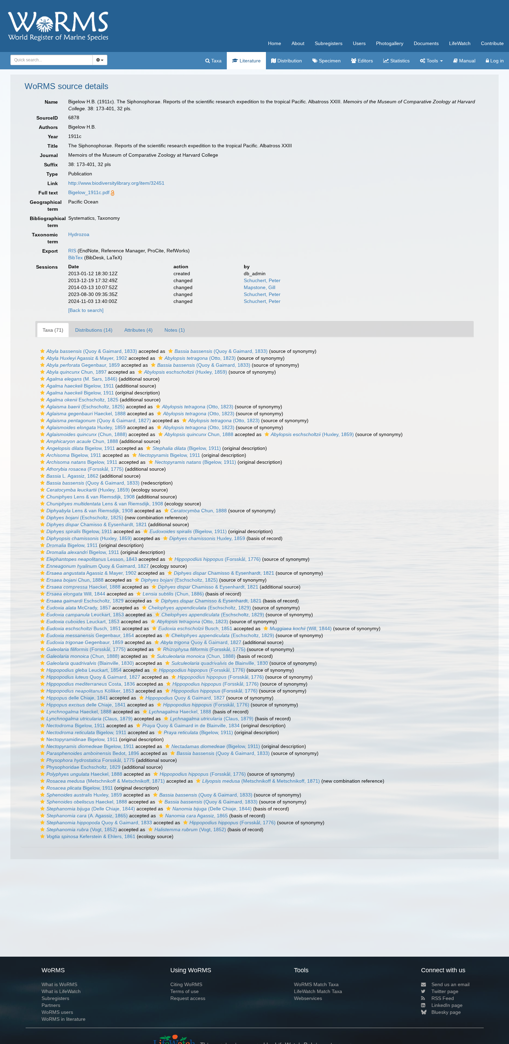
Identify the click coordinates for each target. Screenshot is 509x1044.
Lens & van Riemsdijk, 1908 (90, 496)
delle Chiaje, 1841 (77, 698)
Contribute (492, 43)
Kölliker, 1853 (90, 691)
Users (359, 43)
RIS (72, 250)
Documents (426, 43)
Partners (51, 1005)
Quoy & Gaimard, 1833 (99, 822)
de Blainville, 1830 (219, 663)
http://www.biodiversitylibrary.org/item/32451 (116, 183)
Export (50, 251)
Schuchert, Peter (262, 280)
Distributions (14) (94, 330)
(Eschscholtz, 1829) (199, 607)
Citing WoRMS (186, 984)
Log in (496, 60)
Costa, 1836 (90, 684)
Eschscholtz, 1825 (82, 399)
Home (274, 43)
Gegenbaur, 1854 (90, 635)
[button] (42, 351)
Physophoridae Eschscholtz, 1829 (83, 767)
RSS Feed (442, 998)
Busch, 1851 (83, 628)
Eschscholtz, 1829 (85, 600)
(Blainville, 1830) (90, 663)
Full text (48, 192)
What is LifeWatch (61, 991)
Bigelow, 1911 (80, 386)
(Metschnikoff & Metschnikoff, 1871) (105, 781)
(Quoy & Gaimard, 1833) (91, 351)
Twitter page (444, 991)
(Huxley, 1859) (185, 372)
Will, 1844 (75, 594)
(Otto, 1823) (200, 358)
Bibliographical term (46, 222)
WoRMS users (57, 1012)
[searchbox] (50, 60)
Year (53, 136)
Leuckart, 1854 (84, 670)
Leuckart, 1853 (85, 614)
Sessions (47, 267)
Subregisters (328, 43)
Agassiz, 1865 (196, 815)
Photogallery (389, 43)
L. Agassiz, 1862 (72, 476)
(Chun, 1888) (86, 434)
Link (52, 183)
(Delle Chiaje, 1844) (90, 808)
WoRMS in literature (64, 1019)
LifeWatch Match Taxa (318, 991)
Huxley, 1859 (86, 427)
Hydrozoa (78, 234)
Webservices (308, 998)
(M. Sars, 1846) (81, 379)
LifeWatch (460, 43)
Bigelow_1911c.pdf (88, 192)
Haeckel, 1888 (86, 413)
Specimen (329, 60)
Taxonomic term (45, 238)
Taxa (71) (53, 330)
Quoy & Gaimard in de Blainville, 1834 (191, 725)
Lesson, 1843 (91, 559)
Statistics (399, 60)
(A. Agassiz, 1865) (87, 815)
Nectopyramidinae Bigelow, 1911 (82, 739)
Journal (49, 155)
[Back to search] (86, 310)
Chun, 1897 (76, 372)
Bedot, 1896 (92, 753)
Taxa (216, 60)
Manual (466, 60)
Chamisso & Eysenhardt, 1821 (96, 524)
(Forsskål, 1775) (85, 469)
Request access (187, 998)
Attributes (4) (138, 330)
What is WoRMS (59, 984)
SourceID (47, 118)
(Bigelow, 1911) (186, 448)
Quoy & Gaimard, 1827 (97, 566)
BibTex (75, 257)
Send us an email (450, 984)
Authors (48, 127)
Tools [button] (432, 60)
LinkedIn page (447, 1005)
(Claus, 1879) (89, 718)
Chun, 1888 (198, 434)
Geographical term (46, 205)
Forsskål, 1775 (90, 760)
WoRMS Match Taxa (316, 984)
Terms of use (184, 991)
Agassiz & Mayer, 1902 (86, 358)
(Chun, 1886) (173, 594)
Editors (364, 60)
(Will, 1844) (301, 628)
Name (51, 102)
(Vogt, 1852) (81, 829)
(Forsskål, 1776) (218, 559)
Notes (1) (174, 330)
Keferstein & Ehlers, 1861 (90, 836)
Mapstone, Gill (259, 287)
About (298, 43)
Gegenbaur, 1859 (83, 365)
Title (52, 146)
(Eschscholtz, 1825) (85, 406)
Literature (249, 60)
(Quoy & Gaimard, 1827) (98, 420)
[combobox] (51, 60)
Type (52, 174)
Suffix (51, 164)
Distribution (289, 60)
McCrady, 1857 (78, 607)
